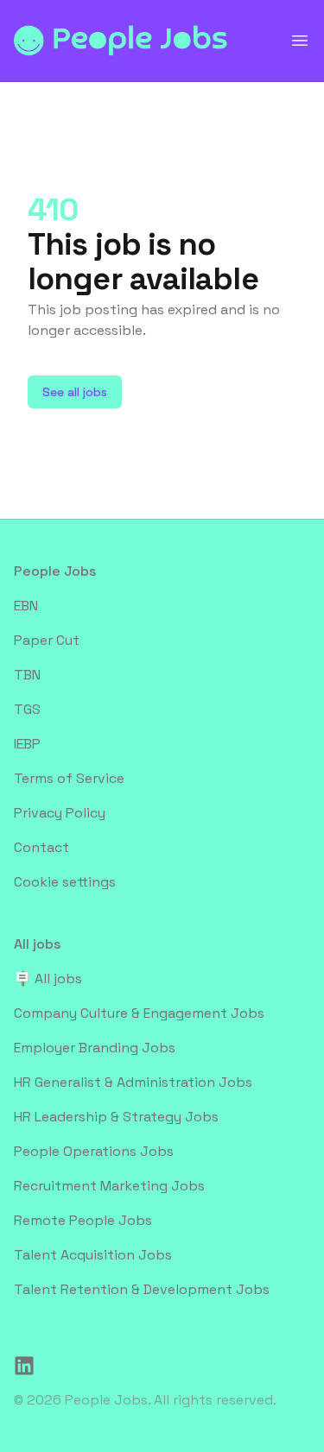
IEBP (27, 744)
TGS (27, 709)
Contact (41, 847)
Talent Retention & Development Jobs (142, 1289)
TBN (27, 675)
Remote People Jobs (83, 1220)
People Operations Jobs (94, 1151)
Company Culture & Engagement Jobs (139, 1013)
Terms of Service (69, 778)
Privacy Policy (59, 813)
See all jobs (74, 392)
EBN (26, 606)
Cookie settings (65, 882)
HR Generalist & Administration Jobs (133, 1082)
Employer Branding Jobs (94, 1047)
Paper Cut (46, 640)
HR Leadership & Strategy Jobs (116, 1117)
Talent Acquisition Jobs (93, 1255)
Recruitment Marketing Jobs (109, 1186)
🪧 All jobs (48, 978)
